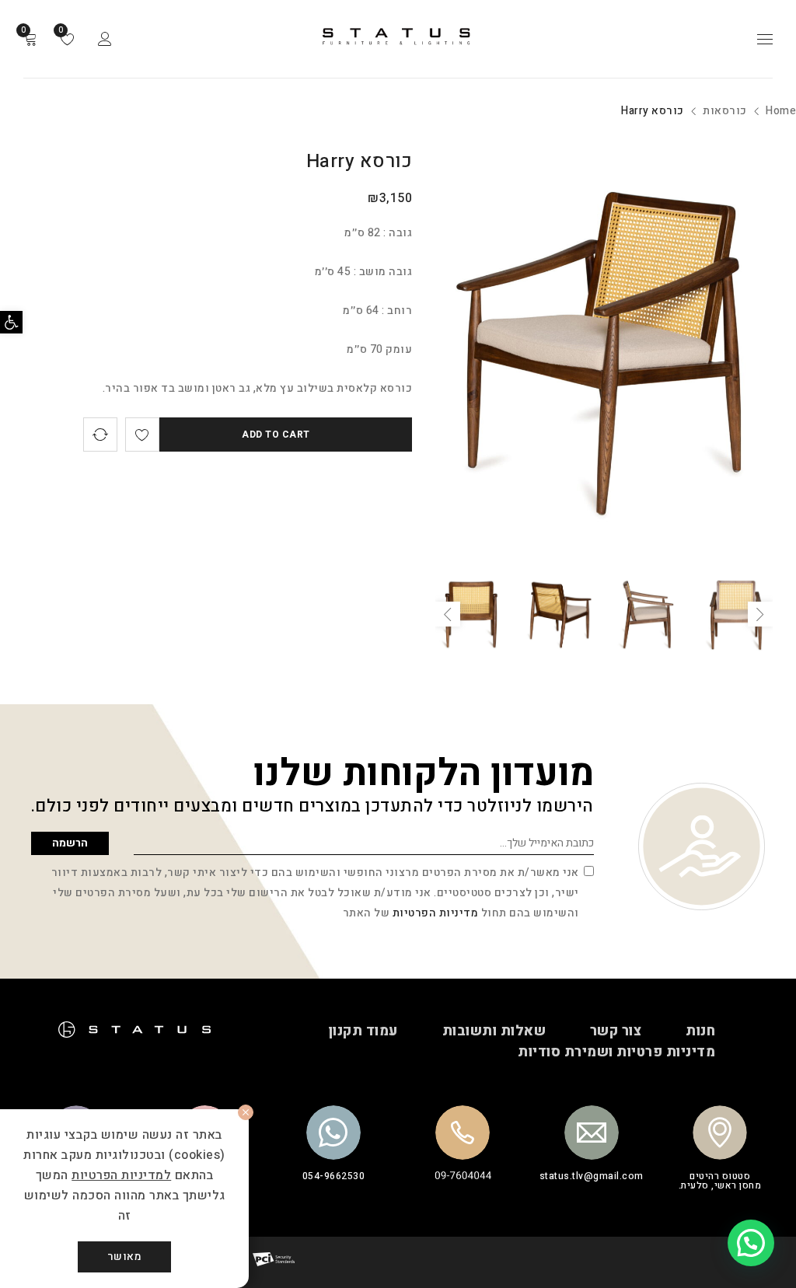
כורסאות (725, 111)
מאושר (124, 1256)
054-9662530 (333, 1176)
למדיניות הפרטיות (121, 1175)
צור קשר (616, 1031)
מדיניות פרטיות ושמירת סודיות (616, 1052)
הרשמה (70, 843)
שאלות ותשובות (494, 1031)
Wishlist (62, 30)
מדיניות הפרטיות (436, 913)
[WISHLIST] (142, 434)
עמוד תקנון (363, 1031)
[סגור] (245, 1112)
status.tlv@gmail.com (591, 1176)
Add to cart (276, 435)
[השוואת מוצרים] (100, 434)
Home (781, 111)
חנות (700, 1031)
